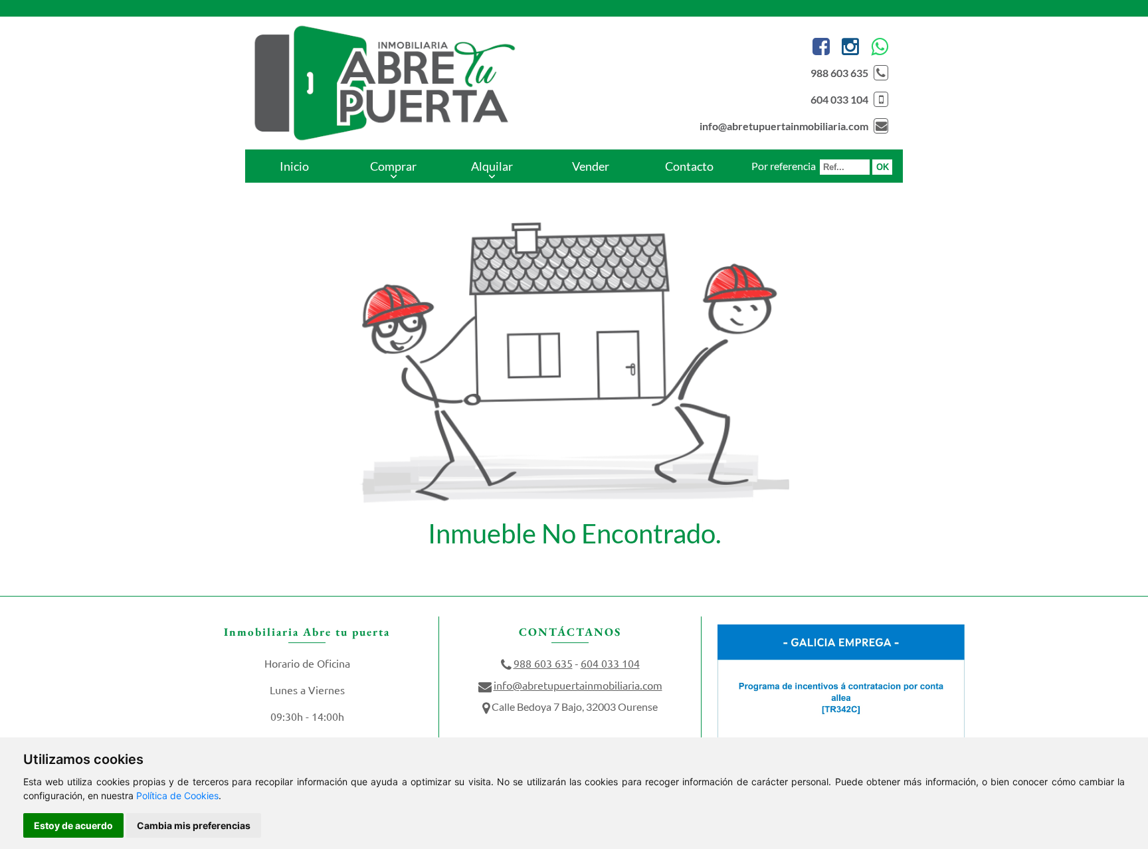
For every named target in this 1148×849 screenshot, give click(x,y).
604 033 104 (839, 99)
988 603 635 (839, 72)
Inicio (294, 166)
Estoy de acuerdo (73, 825)
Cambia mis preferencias (193, 825)
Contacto (689, 166)
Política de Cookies (177, 795)
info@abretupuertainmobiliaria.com (784, 126)
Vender (590, 166)
